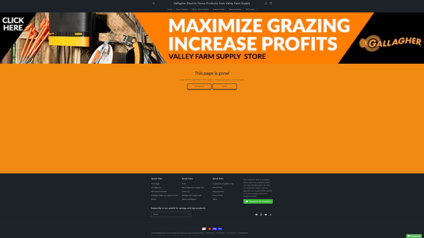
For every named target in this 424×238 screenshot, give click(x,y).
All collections (156, 187)
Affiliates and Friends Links (191, 195)
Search (153, 199)
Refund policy (210, 233)
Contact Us (186, 191)
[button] (153, 3)
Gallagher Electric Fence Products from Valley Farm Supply (174, 233)
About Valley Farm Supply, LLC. (193, 187)
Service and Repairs (189, 199)
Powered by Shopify (198, 233)
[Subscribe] (188, 214)
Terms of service (232, 233)
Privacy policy (221, 233)
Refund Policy (217, 187)
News (184, 184)
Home (224, 86)
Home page (155, 184)
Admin (215, 199)
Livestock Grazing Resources (223, 184)
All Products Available (159, 191)
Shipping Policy (218, 191)
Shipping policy (243, 233)
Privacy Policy (218, 195)
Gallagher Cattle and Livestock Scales (164, 195)
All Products (199, 86)
